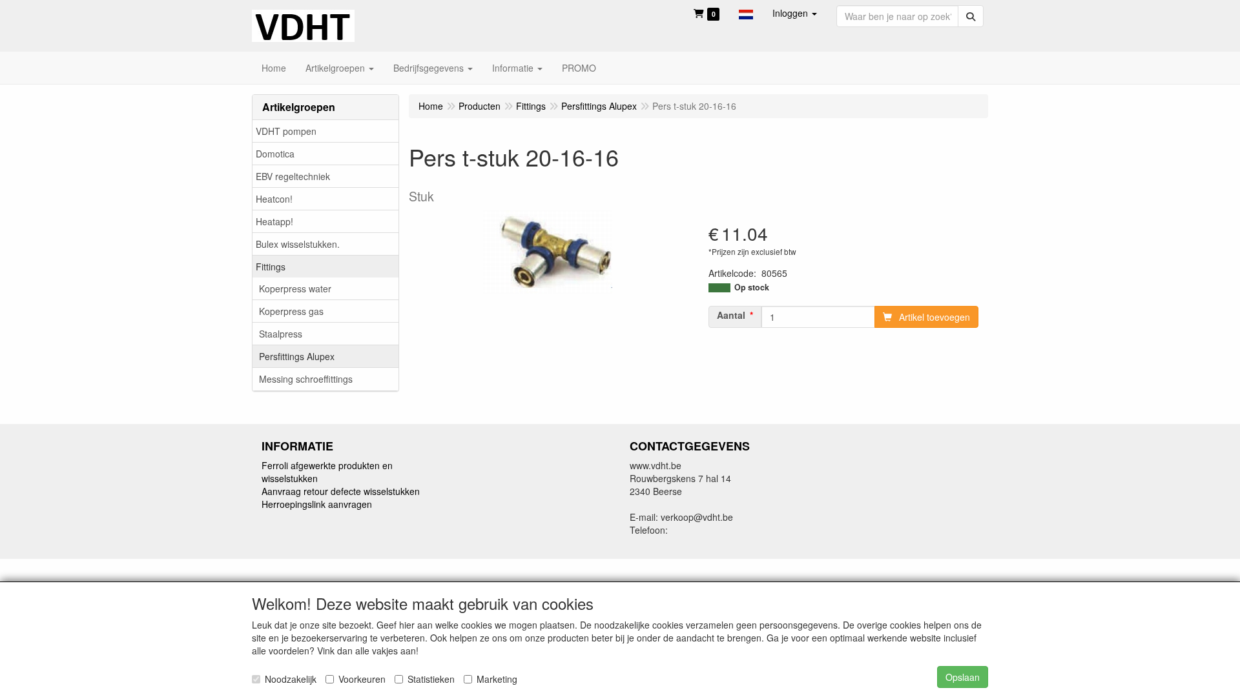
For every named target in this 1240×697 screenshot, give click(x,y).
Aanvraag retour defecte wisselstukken (341, 491)
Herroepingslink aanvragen (317, 504)
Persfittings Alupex (297, 356)
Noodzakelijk (290, 678)
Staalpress (280, 333)
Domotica (275, 153)
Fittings (270, 266)
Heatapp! (274, 221)
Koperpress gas (291, 311)
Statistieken (431, 678)
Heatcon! (274, 198)
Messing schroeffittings (306, 378)
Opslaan (963, 677)
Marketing (497, 678)
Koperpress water (295, 288)
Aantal (731, 314)
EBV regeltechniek (293, 176)
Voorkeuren (362, 678)
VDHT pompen (286, 131)
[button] (746, 13)
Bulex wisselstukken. (298, 243)
